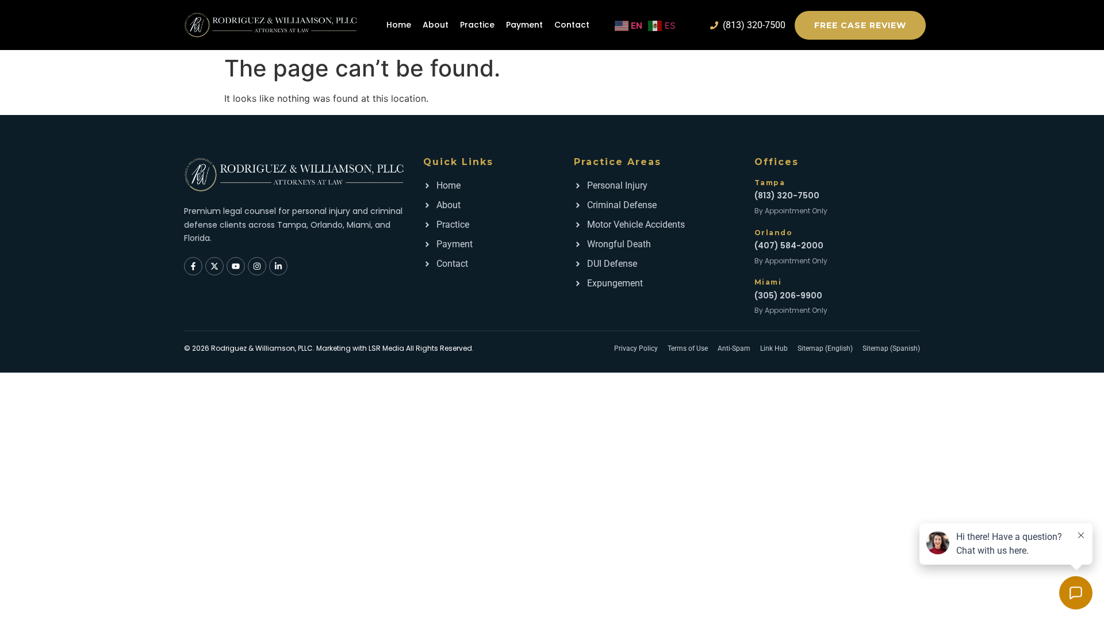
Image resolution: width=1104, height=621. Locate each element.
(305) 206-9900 (788, 295)
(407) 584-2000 (788, 245)
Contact (571, 24)
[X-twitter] (214, 266)
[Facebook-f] (193, 266)
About (435, 24)
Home (398, 24)
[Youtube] (236, 266)
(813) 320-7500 (786, 195)
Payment (524, 24)
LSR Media (386, 348)
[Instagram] (257, 266)
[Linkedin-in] (278, 266)
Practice (477, 24)
